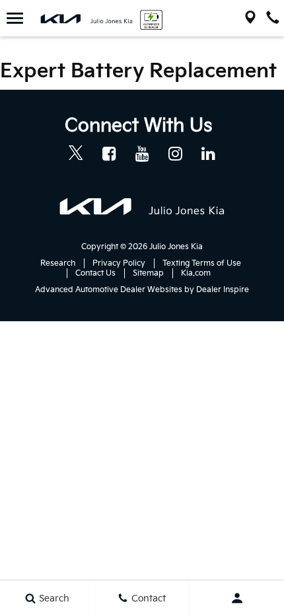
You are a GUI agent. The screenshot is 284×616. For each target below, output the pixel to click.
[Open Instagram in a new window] (175, 153)
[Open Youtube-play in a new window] (142, 153)
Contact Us (95, 273)
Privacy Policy (118, 263)
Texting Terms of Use (201, 263)
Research (57, 263)
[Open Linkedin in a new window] (208, 153)
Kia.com (196, 273)
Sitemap (148, 273)
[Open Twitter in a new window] (76, 154)
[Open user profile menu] (237, 598)
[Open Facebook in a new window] (109, 153)
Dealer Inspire (222, 290)
